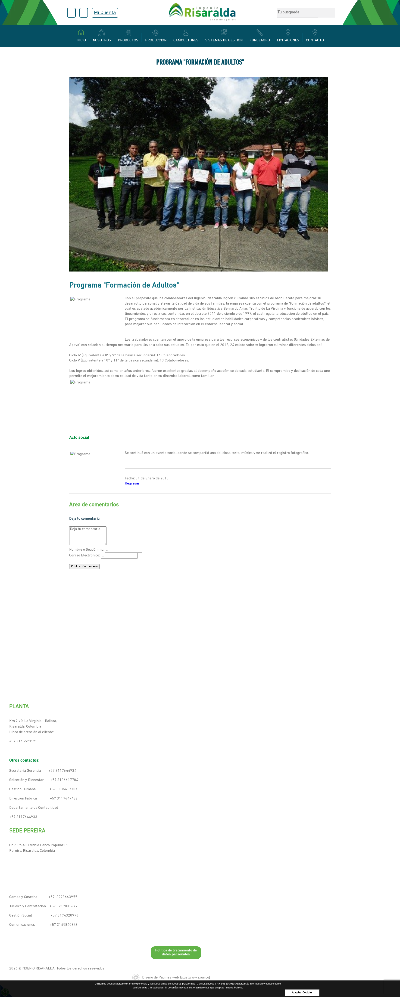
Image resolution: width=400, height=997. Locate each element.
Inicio (81, 40)
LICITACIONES (288, 40)
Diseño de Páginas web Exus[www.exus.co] (176, 977)
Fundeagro (260, 40)
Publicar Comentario (84, 566)
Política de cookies (227, 984)
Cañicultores (185, 40)
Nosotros (102, 40)
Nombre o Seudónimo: (86, 550)
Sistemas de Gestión (224, 40)
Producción (155, 40)
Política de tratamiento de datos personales (176, 953)
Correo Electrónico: (84, 555)
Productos (128, 40)
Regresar (132, 483)
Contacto (315, 40)
